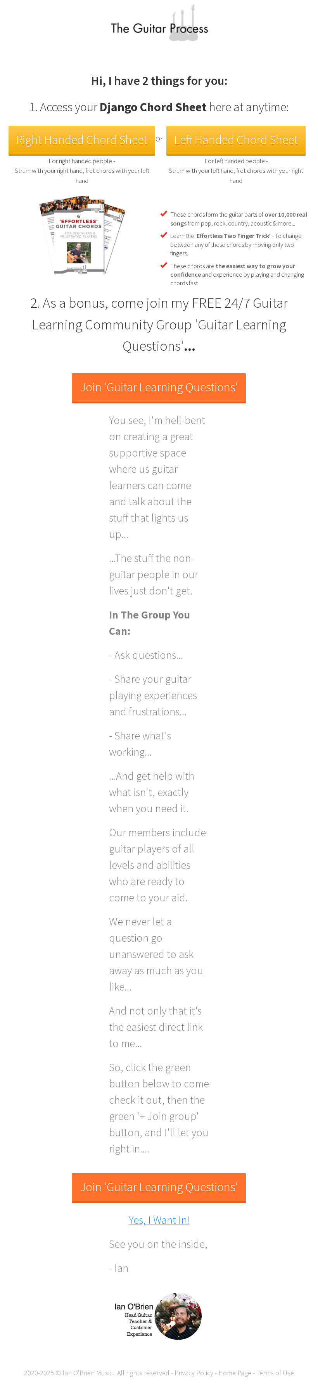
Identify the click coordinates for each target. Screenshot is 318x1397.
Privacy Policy (194, 1372)
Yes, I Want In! (159, 1220)
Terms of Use (275, 1372)
